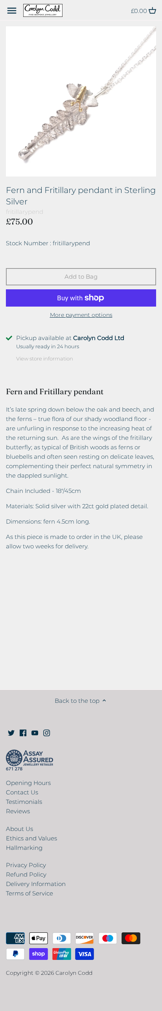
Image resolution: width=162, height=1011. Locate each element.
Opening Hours (28, 783)
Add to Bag (81, 276)
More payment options (81, 315)
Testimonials (24, 801)
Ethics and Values (31, 838)
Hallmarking (24, 847)
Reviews (18, 811)
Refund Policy (26, 874)
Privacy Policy (26, 865)
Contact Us (22, 792)
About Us (19, 829)
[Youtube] (34, 732)
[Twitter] (11, 732)
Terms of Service (29, 893)
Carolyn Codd (73, 973)
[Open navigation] (12, 11)
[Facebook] (23, 732)
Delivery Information (36, 884)
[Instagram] (46, 732)
